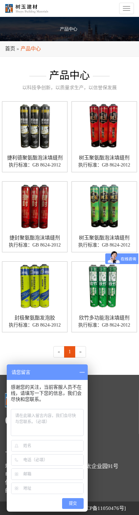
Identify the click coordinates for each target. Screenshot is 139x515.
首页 (10, 48)
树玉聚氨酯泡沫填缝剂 (104, 157)
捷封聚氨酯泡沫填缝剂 (34, 237)
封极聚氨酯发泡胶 (35, 317)
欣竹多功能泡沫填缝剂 (104, 317)
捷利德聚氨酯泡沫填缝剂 (35, 157)
